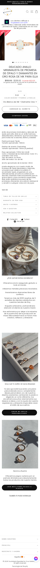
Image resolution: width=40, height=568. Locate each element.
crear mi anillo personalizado (19, 412)
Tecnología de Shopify (20, 566)
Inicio (4, 25)
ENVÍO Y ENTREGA (10, 204)
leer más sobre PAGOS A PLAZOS (19, 487)
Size (20, 91)
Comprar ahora (20, 116)
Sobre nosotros (9, 539)
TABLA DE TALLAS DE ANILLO (15, 196)
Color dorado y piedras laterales (20, 98)
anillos (10, 25)
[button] (36, 558)
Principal (6, 545)
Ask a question (10, 209)
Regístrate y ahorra (11, 551)
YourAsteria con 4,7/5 (19, 23)
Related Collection (12, 213)
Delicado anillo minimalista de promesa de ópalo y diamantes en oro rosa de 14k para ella (20, 27)
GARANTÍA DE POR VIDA (13, 200)
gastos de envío (11, 82)
